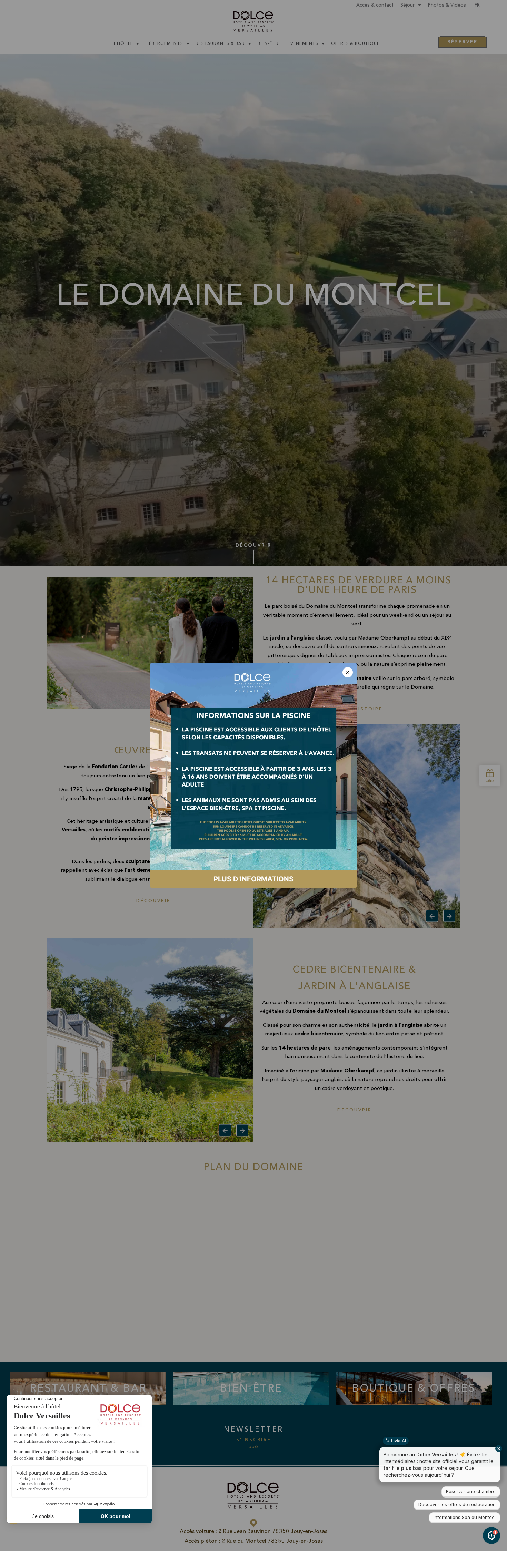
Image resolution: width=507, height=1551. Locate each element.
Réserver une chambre (471, 1491)
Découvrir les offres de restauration (457, 1504)
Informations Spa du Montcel (465, 1517)
